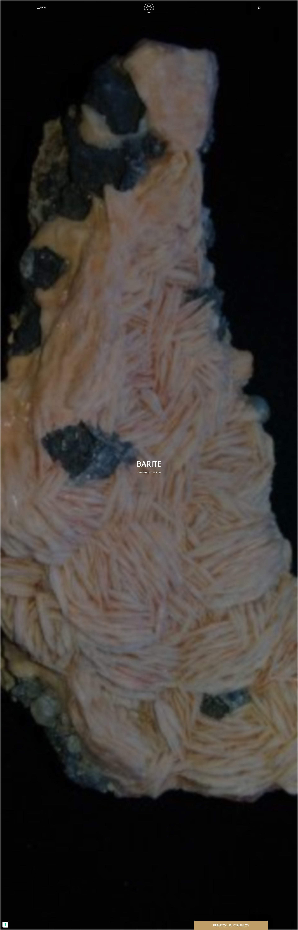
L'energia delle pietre (149, 472)
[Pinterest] (4, 465)
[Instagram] (4, 472)
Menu (43, 8)
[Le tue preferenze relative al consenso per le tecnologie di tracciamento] (5, 925)
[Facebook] (4, 457)
